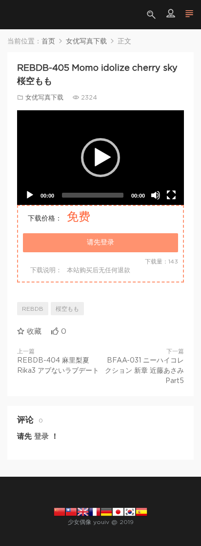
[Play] (30, 195)
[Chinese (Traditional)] (71, 511)
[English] (83, 511)
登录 (41, 436)
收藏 (32, 331)
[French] (94, 511)
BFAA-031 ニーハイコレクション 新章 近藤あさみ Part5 (144, 370)
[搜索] (152, 14)
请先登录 (100, 242)
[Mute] (156, 195)
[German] (106, 511)
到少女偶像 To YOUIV (22, 14)
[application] (100, 157)
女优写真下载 (44, 98)
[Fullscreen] (171, 195)
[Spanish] (141, 511)
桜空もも (67, 309)
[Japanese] (118, 511)
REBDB (32, 309)
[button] (100, 157)
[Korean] (130, 511)
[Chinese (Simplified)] (59, 511)
